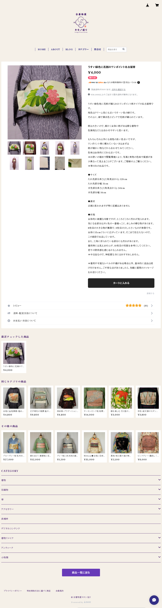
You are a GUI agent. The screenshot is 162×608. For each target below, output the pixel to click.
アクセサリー (7, 509)
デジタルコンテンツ (10, 528)
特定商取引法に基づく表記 (39, 591)
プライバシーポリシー (13, 591)
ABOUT (55, 49)
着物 (3, 480)
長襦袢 (4, 518)
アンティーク (7, 547)
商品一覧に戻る (81, 572)
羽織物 (4, 489)
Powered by (77, 602)
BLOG (69, 49)
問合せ (97, 49)
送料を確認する (119, 89)
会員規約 (60, 591)
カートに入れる (121, 283)
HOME (42, 49)
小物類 (4, 557)
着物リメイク (7, 538)
